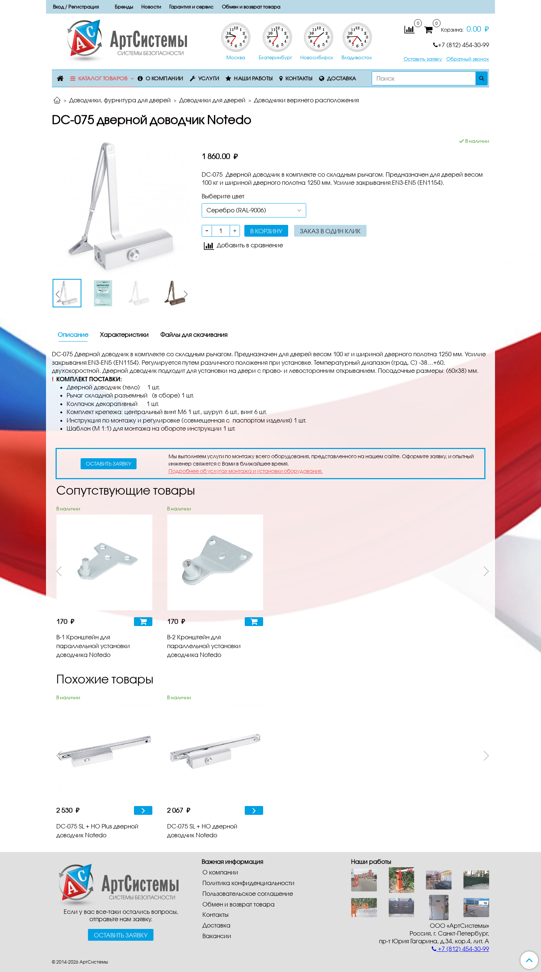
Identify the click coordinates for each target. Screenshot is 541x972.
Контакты (299, 78)
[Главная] (57, 100)
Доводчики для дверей (212, 99)
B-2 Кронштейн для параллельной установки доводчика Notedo (204, 645)
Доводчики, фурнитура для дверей (120, 99)
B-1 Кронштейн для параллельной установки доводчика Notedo (93, 645)
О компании (164, 78)
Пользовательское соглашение (247, 893)
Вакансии (216, 935)
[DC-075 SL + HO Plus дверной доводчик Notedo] (104, 751)
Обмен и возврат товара (251, 7)
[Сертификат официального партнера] (103, 293)
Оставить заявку (423, 59)
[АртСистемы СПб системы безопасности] (115, 884)
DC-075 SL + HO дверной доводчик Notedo (202, 830)
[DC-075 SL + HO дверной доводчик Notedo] (215, 751)
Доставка (341, 78)
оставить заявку (108, 463)
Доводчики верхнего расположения (306, 99)
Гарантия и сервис (191, 7)
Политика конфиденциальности (248, 882)
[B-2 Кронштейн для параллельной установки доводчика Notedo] (215, 563)
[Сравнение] (409, 28)
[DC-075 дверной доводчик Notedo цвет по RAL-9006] (121, 205)
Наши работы (253, 78)
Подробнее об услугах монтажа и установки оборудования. (246, 471)
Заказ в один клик (330, 230)
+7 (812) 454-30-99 (463, 44)
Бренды (124, 7)
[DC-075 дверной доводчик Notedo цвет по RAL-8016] (174, 293)
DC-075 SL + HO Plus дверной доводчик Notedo (97, 830)
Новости (151, 7)
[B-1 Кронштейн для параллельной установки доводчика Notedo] (104, 563)
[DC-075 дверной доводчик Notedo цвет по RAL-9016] (139, 293)
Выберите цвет (223, 195)
